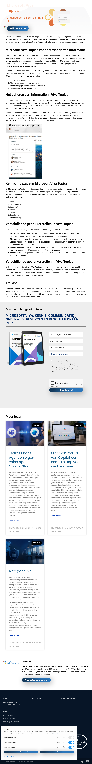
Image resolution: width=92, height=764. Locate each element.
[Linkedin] (87, 761)
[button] (86, 27)
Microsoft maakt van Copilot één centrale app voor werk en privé (66, 460)
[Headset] (82, 761)
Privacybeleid (9, 756)
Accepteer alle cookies (56, 752)
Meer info (61, 737)
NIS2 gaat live (20, 571)
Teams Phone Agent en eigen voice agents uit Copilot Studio (22, 460)
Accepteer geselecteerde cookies (21, 752)
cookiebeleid (56, 733)
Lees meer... (15, 521)
